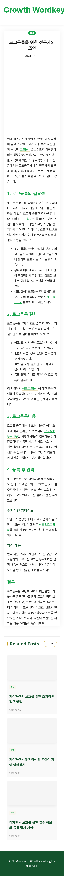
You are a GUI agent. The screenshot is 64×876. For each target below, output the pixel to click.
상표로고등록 (30, 388)
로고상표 (26, 219)
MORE (50, 643)
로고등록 (25, 149)
